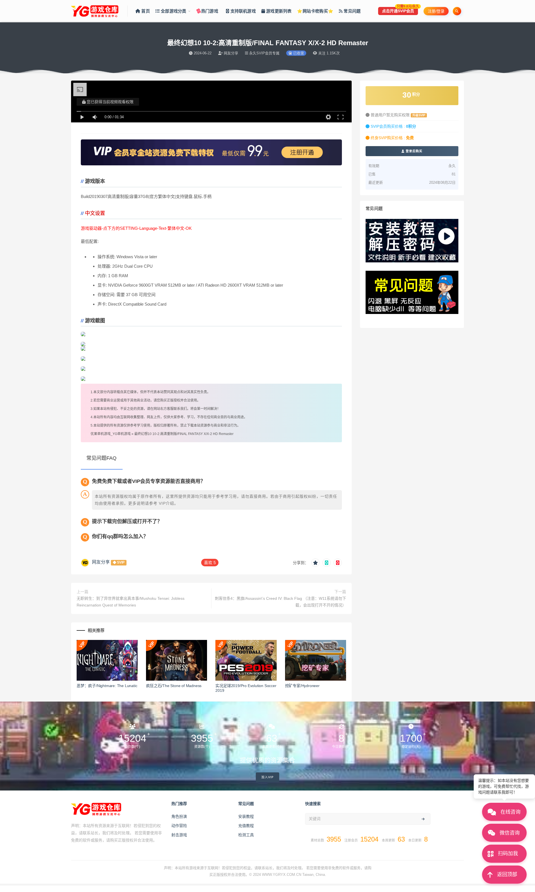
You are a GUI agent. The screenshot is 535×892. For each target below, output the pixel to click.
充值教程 (246, 825)
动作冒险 (179, 825)
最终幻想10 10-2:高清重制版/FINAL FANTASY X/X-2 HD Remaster (184, 434)
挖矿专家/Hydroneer (302, 685)
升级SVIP (418, 115)
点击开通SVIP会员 (400, 10)
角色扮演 (179, 816)
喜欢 (210, 562)
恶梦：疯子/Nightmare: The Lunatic (107, 685)
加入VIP (267, 777)
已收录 (298, 53)
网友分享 (101, 562)
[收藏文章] (315, 563)
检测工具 (246, 835)
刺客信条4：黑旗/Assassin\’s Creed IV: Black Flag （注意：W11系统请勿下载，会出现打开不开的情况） (280, 601)
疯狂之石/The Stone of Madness (173, 685)
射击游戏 (179, 835)
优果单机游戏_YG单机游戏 (111, 434)
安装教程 (246, 816)
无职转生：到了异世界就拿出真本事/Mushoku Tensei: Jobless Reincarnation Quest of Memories (130, 601)
